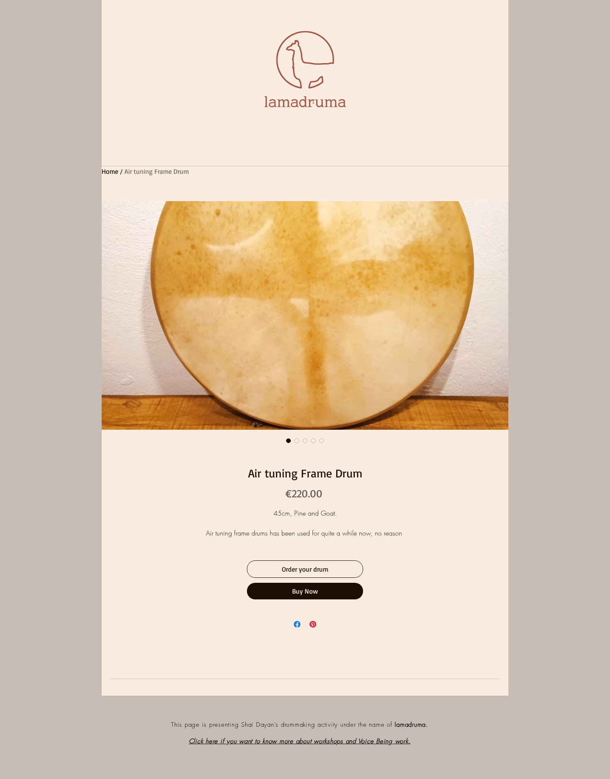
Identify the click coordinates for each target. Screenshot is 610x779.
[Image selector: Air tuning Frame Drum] (288, 440)
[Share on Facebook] (297, 624)
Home (110, 171)
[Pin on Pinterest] (313, 624)
